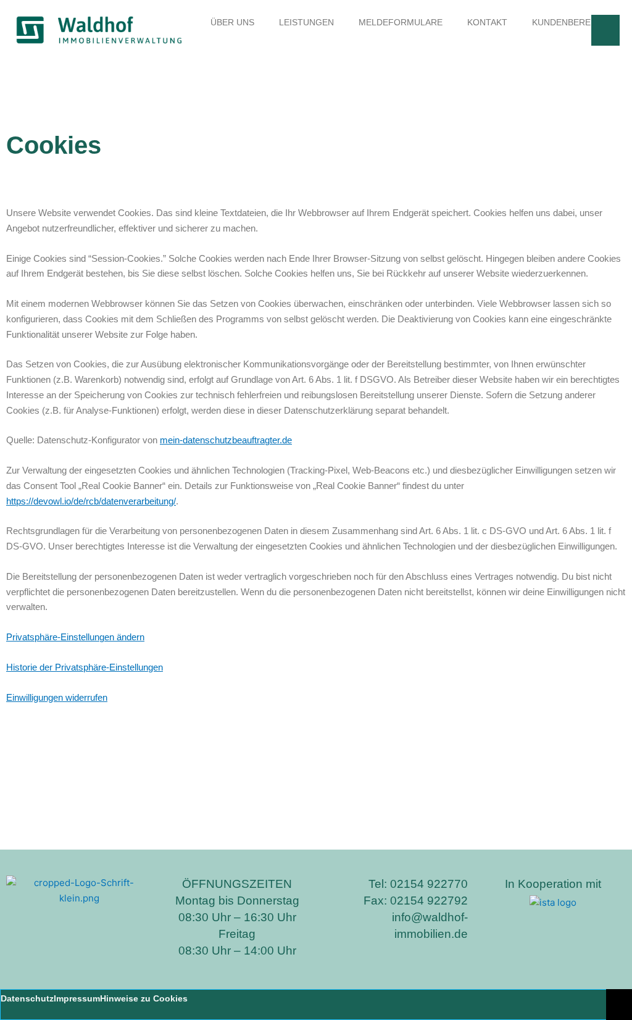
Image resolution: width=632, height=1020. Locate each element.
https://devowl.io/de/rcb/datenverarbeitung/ (91, 501)
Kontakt (487, 22)
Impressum (77, 998)
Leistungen (306, 22)
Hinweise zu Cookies (144, 998)
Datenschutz (27, 998)
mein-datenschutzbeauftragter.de (226, 440)
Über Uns (232, 22)
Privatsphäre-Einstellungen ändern (75, 637)
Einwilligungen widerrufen (56, 697)
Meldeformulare (401, 22)
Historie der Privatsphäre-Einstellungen (84, 667)
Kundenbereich (568, 22)
